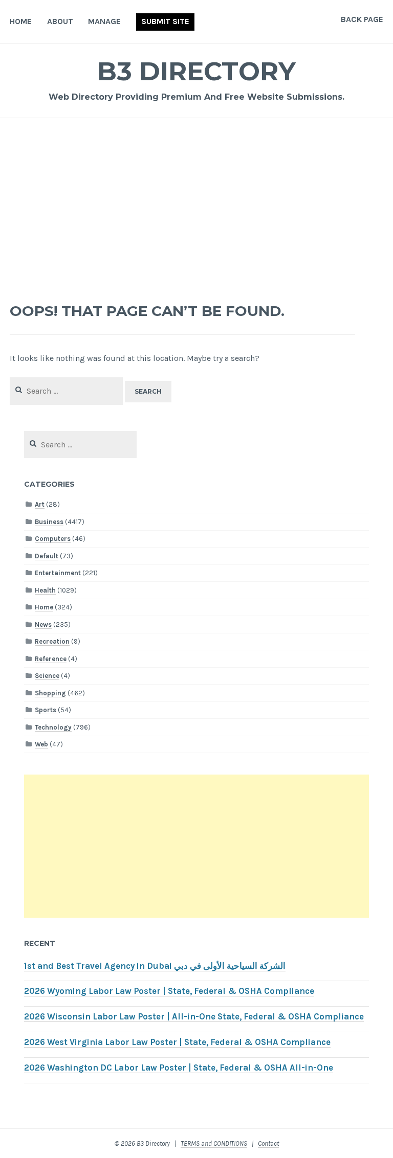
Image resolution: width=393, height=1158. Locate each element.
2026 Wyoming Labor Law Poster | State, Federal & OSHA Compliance (169, 991)
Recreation (52, 641)
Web (41, 744)
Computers (53, 538)
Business (49, 522)
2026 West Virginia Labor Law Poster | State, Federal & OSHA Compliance (177, 1042)
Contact (268, 1143)
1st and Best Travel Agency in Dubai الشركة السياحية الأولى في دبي (155, 966)
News (43, 624)
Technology (53, 727)
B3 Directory (196, 71)
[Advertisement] (196, 207)
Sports (45, 710)
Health (45, 590)
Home (21, 21)
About (60, 21)
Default (46, 556)
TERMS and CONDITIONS (214, 1143)
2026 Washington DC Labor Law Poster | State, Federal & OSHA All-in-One (178, 1068)
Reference (51, 659)
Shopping (50, 693)
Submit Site (165, 21)
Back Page (362, 19)
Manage (104, 21)
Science (47, 675)
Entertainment (58, 573)
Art (40, 504)
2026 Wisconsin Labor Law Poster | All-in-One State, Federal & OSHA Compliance (194, 1016)
